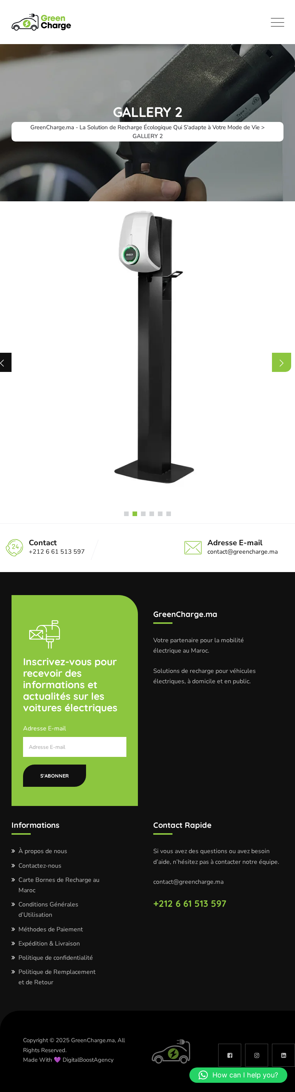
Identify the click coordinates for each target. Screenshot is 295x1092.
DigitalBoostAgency (89, 1060)
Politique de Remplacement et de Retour (57, 977)
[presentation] (281, 362)
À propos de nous (42, 851)
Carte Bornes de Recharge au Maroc (58, 885)
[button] (126, 513)
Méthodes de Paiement (50, 929)
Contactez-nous (39, 866)
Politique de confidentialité (55, 958)
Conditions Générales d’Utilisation (48, 909)
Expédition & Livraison (49, 943)
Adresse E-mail (44, 728)
